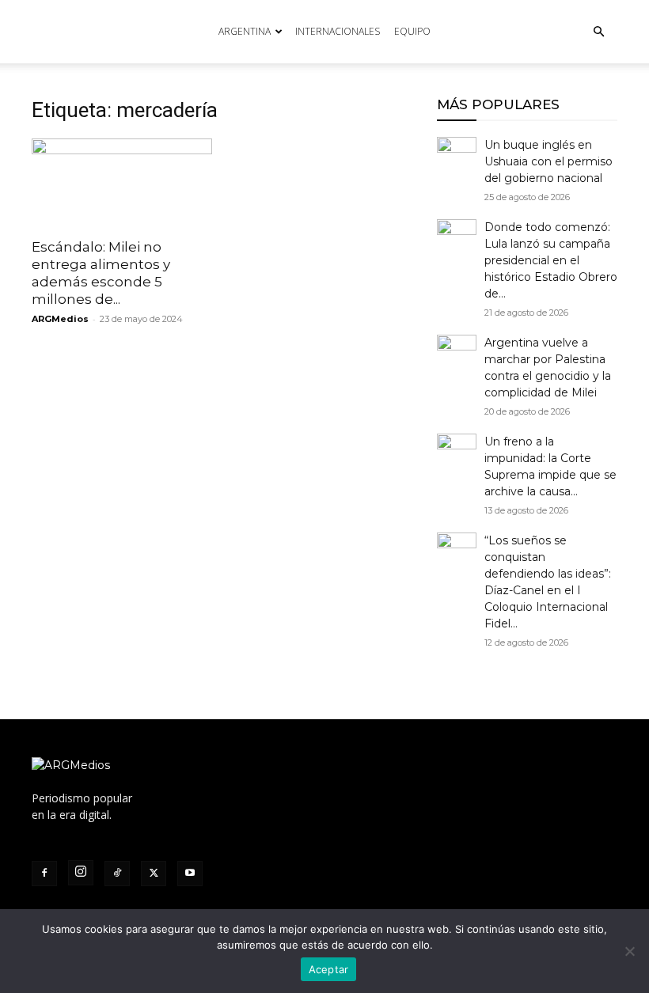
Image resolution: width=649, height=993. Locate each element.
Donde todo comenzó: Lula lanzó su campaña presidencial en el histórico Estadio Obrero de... (550, 260)
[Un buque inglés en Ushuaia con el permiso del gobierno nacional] (456, 156)
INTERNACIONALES (337, 31)
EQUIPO (412, 31)
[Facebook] (44, 873)
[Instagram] (80, 872)
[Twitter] (153, 873)
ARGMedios (60, 318)
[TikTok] (117, 873)
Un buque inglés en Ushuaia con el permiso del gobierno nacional (548, 161)
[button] (598, 32)
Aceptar (329, 969)
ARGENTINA (244, 31)
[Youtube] (190, 873)
